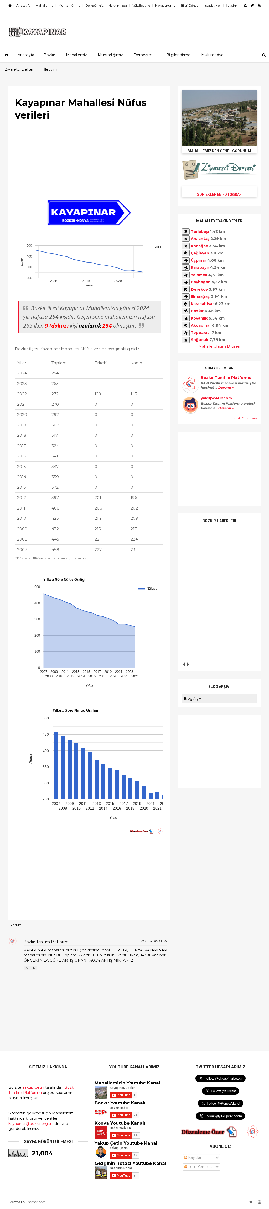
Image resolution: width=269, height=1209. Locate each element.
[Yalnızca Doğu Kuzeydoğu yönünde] (186, 275)
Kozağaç (199, 246)
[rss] (245, 5)
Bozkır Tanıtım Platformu (47, 941)
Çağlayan (200, 253)
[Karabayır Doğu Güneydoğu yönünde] (186, 267)
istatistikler (213, 5)
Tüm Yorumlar (200, 1166)
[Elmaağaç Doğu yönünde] (186, 296)
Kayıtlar (194, 1157)
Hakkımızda (117, 5)
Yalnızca (199, 274)
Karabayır (200, 267)
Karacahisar (202, 303)
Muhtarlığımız (69, 5)
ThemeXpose (35, 1202)
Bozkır (49, 55)
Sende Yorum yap (245, 418)
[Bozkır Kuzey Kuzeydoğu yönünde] (186, 311)
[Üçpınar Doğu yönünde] (186, 260)
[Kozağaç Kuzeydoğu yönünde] (186, 246)
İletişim (231, 5)
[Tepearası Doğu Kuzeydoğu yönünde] (186, 333)
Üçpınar (198, 260)
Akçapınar (201, 325)
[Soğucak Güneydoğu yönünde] (186, 340)
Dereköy (199, 289)
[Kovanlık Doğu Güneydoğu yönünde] (186, 318)
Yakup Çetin (33, 1087)
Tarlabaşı (200, 231)
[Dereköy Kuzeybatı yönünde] (186, 289)
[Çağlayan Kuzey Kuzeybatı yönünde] (186, 253)
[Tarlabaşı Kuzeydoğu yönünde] (186, 231)
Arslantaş (200, 238)
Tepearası (200, 332)
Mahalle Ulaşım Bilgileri (219, 346)
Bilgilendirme (178, 55)
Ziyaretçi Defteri (19, 69)
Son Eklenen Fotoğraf (219, 194)
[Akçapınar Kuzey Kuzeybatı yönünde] (186, 325)
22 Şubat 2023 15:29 (154, 941)
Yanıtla (30, 968)
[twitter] (252, 5)
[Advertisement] (89, 161)
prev (184, 664)
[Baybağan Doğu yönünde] (186, 282)
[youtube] (259, 5)
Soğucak (199, 339)
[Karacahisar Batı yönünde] (186, 304)
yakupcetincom (216, 398)
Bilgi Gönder (190, 5)
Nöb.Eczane (141, 5)
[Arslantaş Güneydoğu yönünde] (186, 238)
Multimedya (212, 55)
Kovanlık (199, 318)
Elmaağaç (200, 296)
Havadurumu (165, 5)
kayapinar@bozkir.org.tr (29, 1123)
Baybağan (201, 282)
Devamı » (225, 387)
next (188, 664)
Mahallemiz (44, 5)
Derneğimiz (94, 5)
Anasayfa (23, 5)
